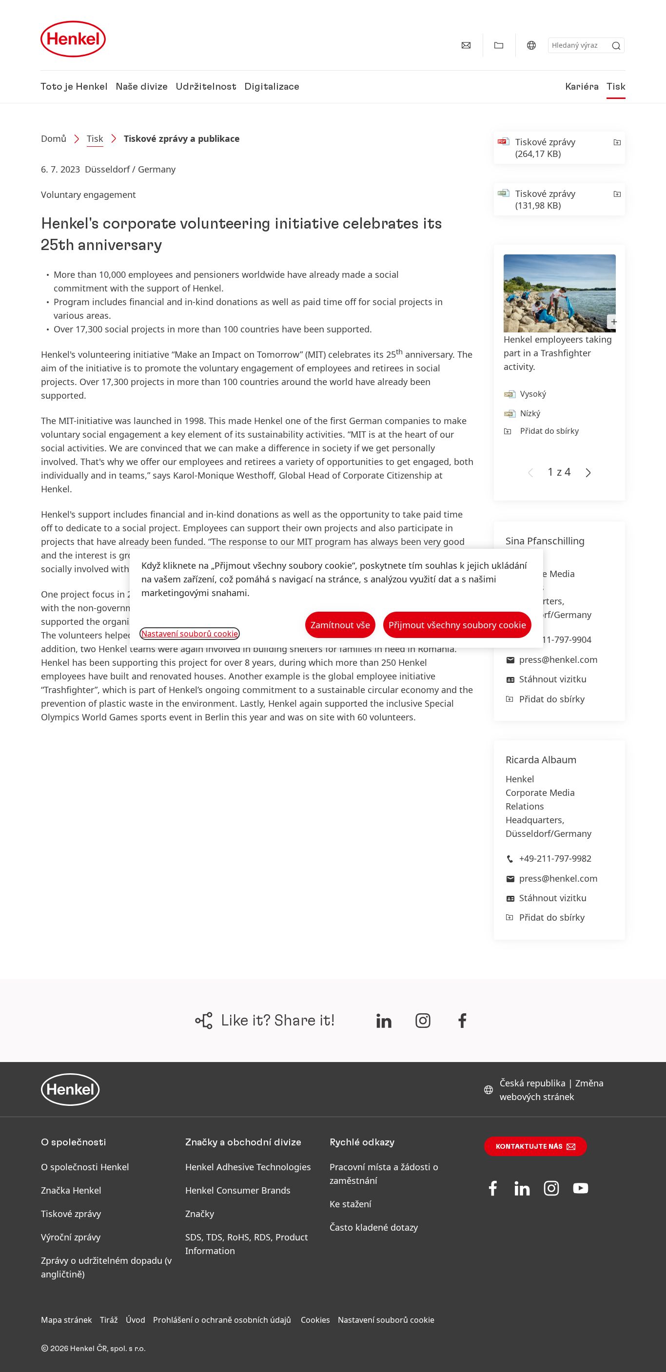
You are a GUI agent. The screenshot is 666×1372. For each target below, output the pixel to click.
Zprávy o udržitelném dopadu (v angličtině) (106, 1267)
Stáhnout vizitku (553, 679)
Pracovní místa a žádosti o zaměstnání (384, 1173)
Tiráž (109, 1319)
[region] (336, 598)
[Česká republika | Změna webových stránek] (531, 45)
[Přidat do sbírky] (616, 148)
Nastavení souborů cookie (386, 1319)
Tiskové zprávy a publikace (182, 138)
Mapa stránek (66, 1319)
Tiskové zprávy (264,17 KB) (545, 147)
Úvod (135, 1319)
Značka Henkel (71, 1190)
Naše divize (142, 86)
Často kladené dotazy (374, 1227)
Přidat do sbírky (549, 430)
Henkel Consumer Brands (238, 1190)
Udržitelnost (206, 86)
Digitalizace (271, 86)
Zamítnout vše (340, 625)
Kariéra (582, 86)
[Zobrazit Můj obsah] (498, 45)
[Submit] (616, 46)
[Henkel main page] (73, 38)
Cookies (315, 1319)
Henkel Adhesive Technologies (248, 1167)
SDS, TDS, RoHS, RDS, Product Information (246, 1243)
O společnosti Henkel (85, 1167)
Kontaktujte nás (529, 1146)
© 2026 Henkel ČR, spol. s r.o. (93, 1349)
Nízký (530, 413)
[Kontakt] (466, 45)
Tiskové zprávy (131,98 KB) (545, 199)
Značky (199, 1213)
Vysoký (533, 393)
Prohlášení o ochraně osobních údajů (223, 1319)
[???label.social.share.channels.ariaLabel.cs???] (383, 1020)
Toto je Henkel (74, 86)
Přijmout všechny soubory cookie (457, 625)
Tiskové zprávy (71, 1213)
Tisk (616, 86)
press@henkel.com (558, 659)
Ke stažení (351, 1204)
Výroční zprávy (70, 1237)
